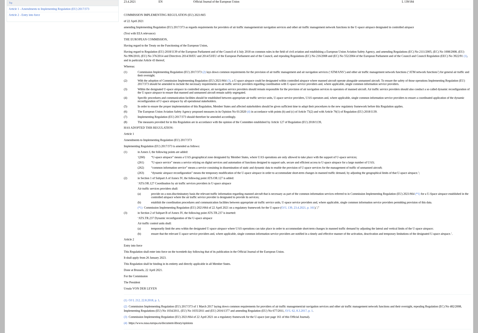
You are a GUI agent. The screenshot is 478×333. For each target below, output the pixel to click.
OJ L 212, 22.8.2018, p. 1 (144, 300)
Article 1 (49, 8)
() (465, 56)
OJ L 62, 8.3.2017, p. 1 (299, 310)
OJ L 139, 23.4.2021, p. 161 (298, 207)
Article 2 (24, 14)
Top (10, 2)
